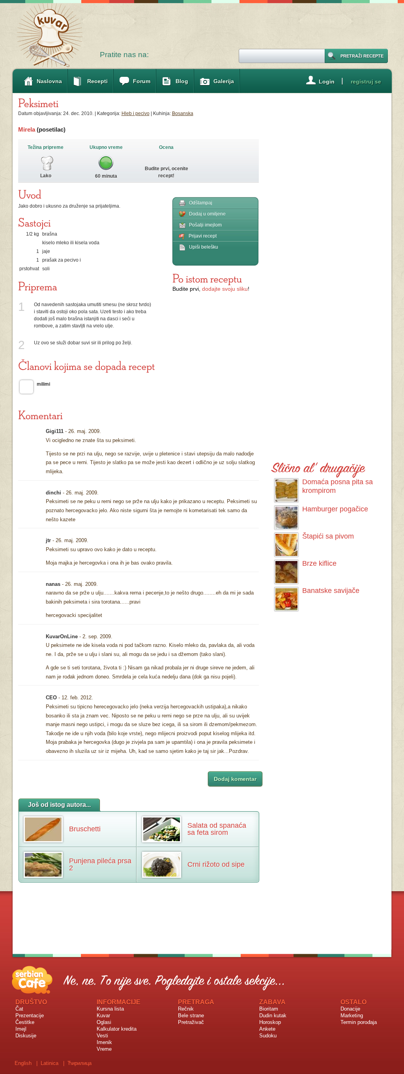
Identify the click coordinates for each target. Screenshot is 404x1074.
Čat (19, 1009)
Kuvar (103, 1015)
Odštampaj (200, 203)
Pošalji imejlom (205, 225)
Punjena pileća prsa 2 (100, 864)
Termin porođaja (358, 1022)
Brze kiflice (319, 563)
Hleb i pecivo (136, 113)
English (23, 1063)
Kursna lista (110, 1009)
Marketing (351, 1015)
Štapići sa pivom (328, 536)
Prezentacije (29, 1015)
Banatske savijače (330, 591)
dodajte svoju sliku (225, 289)
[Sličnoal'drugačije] (318, 466)
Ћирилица (79, 1063)
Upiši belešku (203, 247)
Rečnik (186, 1009)
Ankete (267, 1029)
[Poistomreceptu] (207, 278)
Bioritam (268, 1009)
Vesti (102, 1036)
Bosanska (182, 113)
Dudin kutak (272, 1015)
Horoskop (270, 1022)
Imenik (104, 1042)
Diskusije (25, 1036)
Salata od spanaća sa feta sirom (216, 828)
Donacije (350, 1009)
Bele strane (191, 1015)
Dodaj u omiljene (207, 214)
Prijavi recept (203, 236)
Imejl (20, 1029)
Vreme (104, 1049)
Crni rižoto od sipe (216, 864)
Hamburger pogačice (335, 509)
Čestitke (24, 1022)
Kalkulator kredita (117, 1029)
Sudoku (268, 1036)
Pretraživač (191, 1022)
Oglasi (104, 1022)
